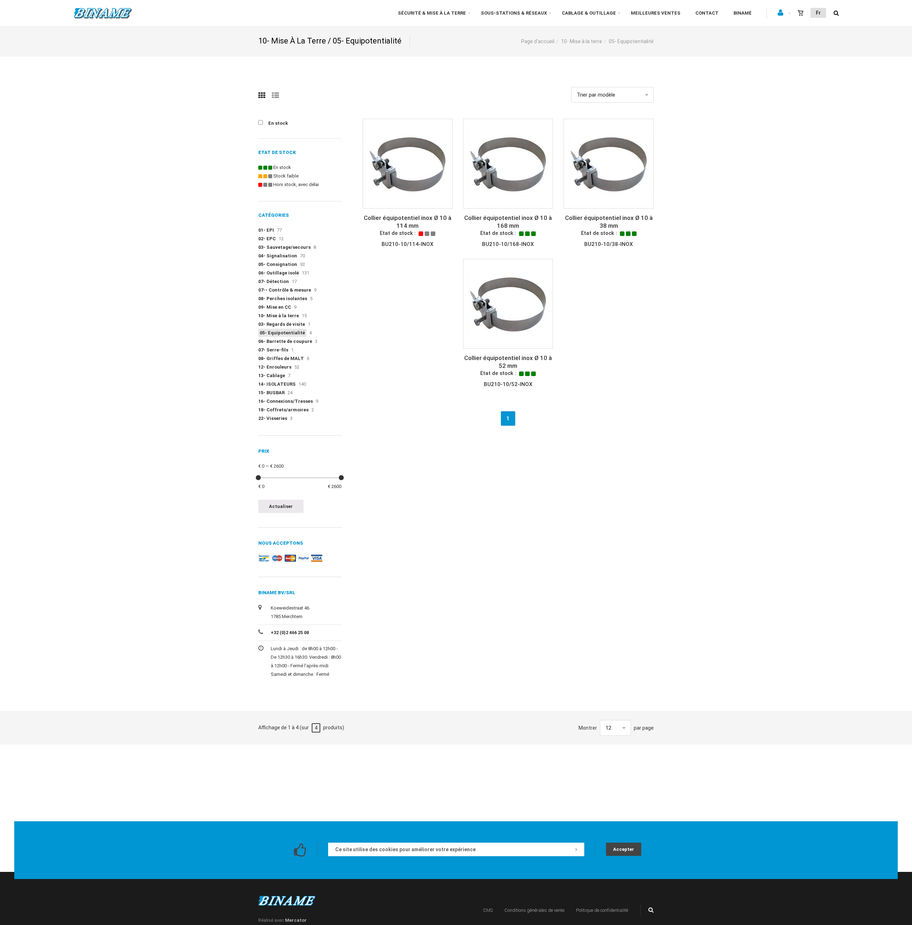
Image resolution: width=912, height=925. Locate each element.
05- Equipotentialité (282, 332)
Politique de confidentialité (602, 910)
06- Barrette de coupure (285, 341)
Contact (707, 13)
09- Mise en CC (274, 307)
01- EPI (266, 230)
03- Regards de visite (281, 324)
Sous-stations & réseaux (514, 13)
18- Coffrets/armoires (283, 409)
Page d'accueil (537, 41)
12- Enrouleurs (274, 367)
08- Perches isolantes (282, 298)
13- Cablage (271, 375)
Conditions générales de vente (534, 910)
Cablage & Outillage (589, 13)
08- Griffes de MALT (281, 358)
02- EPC (267, 238)
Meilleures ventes (655, 13)
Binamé (743, 13)
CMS (488, 910)
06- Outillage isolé (278, 273)
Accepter (623, 849)
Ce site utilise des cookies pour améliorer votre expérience (405, 849)
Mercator (296, 920)
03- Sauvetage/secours (284, 247)
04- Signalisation (277, 255)
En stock (278, 123)
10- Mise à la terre (581, 41)
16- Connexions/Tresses (285, 401)
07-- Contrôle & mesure (284, 290)
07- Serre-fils (273, 350)
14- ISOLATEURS (277, 384)
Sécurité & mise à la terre (432, 13)
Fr (818, 13)
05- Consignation (277, 264)
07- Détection (273, 281)
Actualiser (281, 506)
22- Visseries (272, 418)
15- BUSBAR (271, 392)
